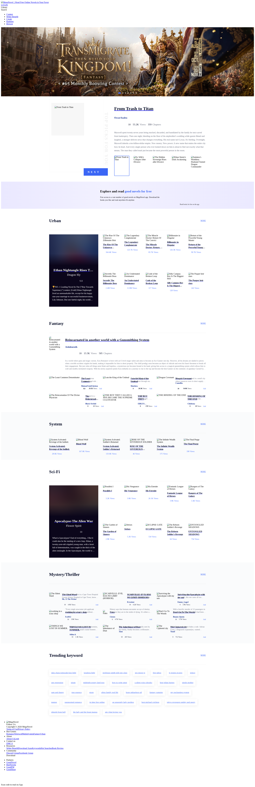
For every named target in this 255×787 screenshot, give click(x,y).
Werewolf (18, 734)
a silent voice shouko (143, 682)
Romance (10, 734)
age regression (57, 682)
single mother (187, 682)
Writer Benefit (12, 17)
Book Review (58, 748)
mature (54, 702)
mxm (91, 692)
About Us (10, 739)
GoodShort (11, 769)
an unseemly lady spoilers (123, 702)
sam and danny (57, 692)
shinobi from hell (58, 712)
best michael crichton (150, 702)
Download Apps (25, 748)
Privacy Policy (24, 729)
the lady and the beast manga (85, 712)
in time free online (97, 702)
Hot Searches (46, 748)
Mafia (25, 734)
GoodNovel (11, 762)
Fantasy (37, 734)
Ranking (10, 21)
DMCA (9, 743)
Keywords (36, 748)
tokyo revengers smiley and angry (181, 702)
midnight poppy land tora (93, 682)
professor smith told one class (115, 673)
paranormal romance (73, 702)
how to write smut (119, 682)
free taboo (157, 673)
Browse (9, 24)
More (203, 221)
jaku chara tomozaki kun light (63, 673)
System (30, 734)
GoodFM (10, 767)
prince (192, 673)
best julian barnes (167, 682)
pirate (73, 682)
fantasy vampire (156, 692)
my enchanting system (180, 692)
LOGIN (4, 5)
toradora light (89, 673)
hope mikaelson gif (134, 692)
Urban (42, 734)
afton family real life (109, 692)
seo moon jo (140, 673)
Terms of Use (12, 729)
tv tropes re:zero (175, 673)
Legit (17, 739)
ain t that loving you (113, 712)
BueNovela (11, 765)
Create (9, 19)
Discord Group (12, 753)
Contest (9, 14)
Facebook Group (26, 753)
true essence (77, 692)
